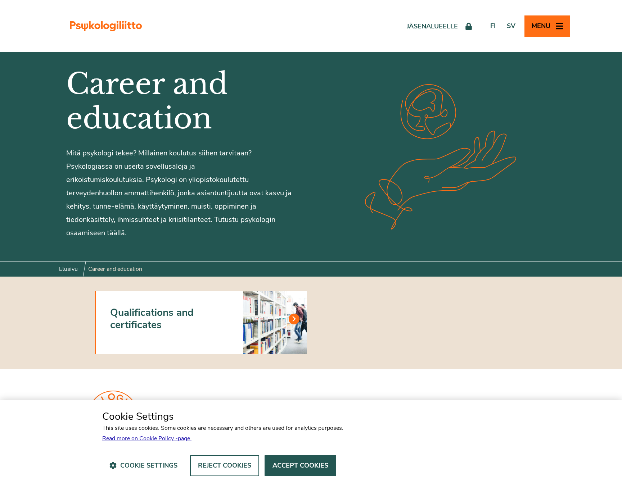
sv (511, 26)
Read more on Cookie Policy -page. (146, 438)
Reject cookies (224, 465)
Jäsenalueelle (432, 26)
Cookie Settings (148, 465)
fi (493, 26)
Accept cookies (300, 465)
